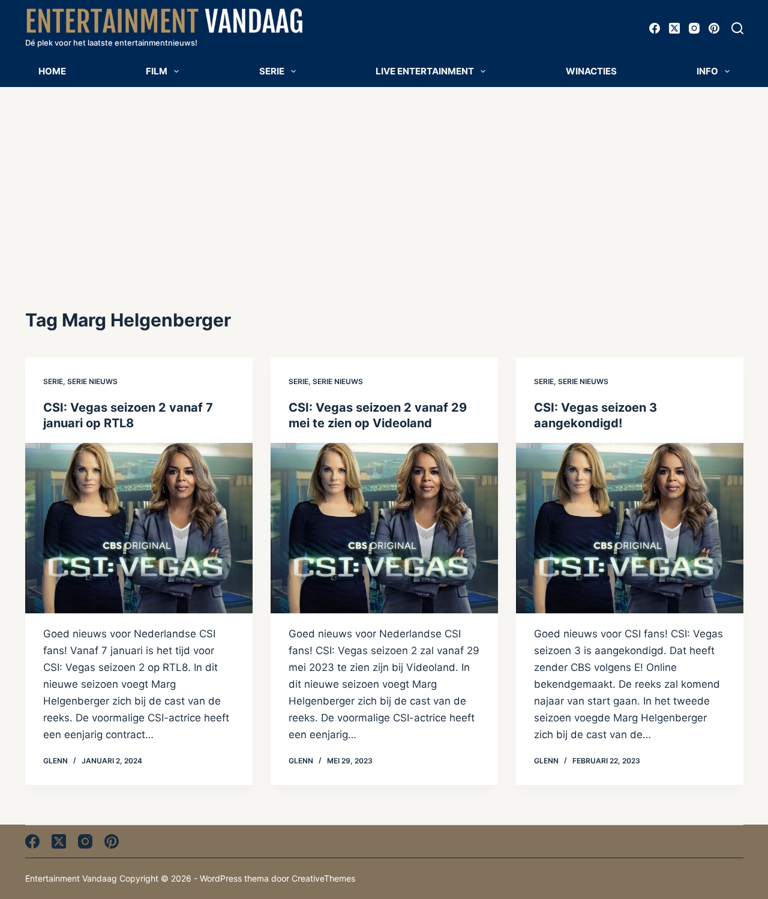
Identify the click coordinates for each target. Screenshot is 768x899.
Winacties (591, 71)
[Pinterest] (714, 28)
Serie (271, 71)
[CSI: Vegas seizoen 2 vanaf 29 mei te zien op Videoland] (384, 528)
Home (52, 71)
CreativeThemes (323, 878)
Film (156, 71)
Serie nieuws (92, 381)
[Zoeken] (737, 28)
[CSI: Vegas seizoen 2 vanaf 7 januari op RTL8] (139, 528)
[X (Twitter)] (674, 28)
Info (707, 71)
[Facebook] (654, 28)
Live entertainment (425, 71)
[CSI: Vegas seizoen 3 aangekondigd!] (629, 528)
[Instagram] (694, 28)
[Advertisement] (384, 177)
